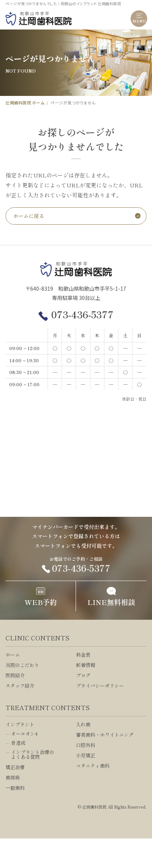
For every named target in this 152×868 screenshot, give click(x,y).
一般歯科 (15, 787)
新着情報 (85, 665)
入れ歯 (83, 724)
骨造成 (18, 742)
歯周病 (13, 777)
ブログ (83, 675)
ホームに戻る (28, 215)
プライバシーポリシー (100, 685)
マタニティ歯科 (93, 765)
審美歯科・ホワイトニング (105, 734)
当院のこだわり (22, 665)
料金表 (83, 654)
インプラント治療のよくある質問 (32, 754)
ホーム (13, 654)
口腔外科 (85, 745)
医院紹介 (15, 675)
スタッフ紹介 (20, 685)
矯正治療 (15, 767)
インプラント (20, 724)
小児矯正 (85, 755)
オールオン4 (24, 733)
